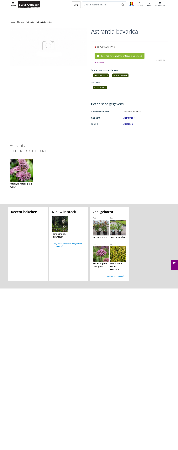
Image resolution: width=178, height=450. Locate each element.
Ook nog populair (114, 276)
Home (12, 22)
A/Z (76, 4)
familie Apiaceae (120, 75)
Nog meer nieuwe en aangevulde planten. (68, 245)
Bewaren (100, 62)
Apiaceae (128, 123)
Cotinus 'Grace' (100, 237)
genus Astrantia (101, 75)
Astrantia (30, 22)
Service (149, 5)
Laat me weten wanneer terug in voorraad (121, 55)
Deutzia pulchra (117, 237)
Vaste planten (100, 87)
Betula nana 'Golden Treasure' (116, 266)
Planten (20, 22)
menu (13, 5)
